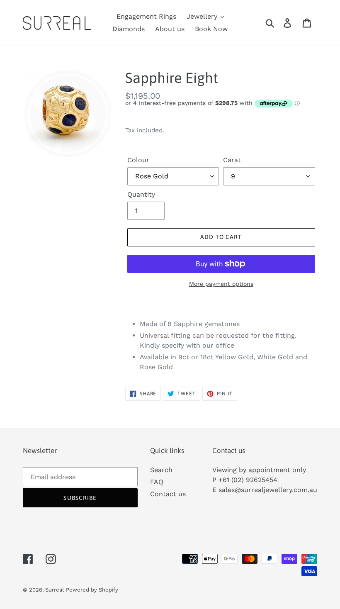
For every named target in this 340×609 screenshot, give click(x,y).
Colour (138, 160)
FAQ (156, 482)
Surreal (54, 590)
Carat (232, 160)
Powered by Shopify (92, 590)
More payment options (221, 283)
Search (161, 470)
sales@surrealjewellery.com (263, 490)
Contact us (168, 494)
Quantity (141, 194)
